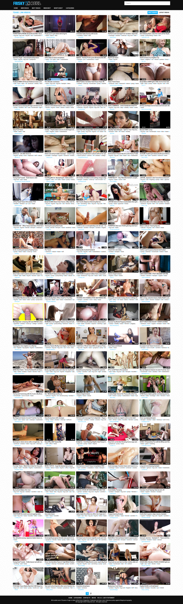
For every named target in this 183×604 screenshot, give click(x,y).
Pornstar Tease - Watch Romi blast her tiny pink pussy (28, 466)
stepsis (95, 443)
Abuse (94, 598)
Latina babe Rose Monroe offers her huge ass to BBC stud (91, 514)
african (115, 419)
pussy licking (149, 35)
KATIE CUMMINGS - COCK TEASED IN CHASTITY (122, 105)
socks (120, 179)
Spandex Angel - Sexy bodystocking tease (26, 57)
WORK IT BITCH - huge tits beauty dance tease (59, 466)
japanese (167, 179)
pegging (133, 323)
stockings (138, 588)
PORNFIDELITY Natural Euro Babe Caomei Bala (59, 274)
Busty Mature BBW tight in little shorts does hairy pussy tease (155, 81)
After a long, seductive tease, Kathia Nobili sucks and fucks (155, 298)
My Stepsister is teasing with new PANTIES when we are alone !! (28, 322)
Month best (58, 8)
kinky (114, 299)
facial (63, 227)
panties (162, 59)
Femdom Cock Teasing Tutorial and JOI (152, 490)
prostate (48, 155)
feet (24, 131)
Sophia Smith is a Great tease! (149, 586)
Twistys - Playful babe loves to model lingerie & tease (60, 129)
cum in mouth (99, 179)
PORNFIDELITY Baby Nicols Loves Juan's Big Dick (91, 562)
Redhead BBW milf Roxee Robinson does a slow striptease (28, 81)
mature (128, 83)
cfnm (158, 395)
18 (138, 35)
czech (147, 299)
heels (23, 275)
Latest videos (164, 12)
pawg (132, 83)
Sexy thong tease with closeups (54, 418)
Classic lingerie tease (115, 274)
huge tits (72, 467)
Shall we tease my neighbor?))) (149, 57)
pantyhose (33, 59)
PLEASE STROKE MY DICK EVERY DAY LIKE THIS (90, 490)
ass (32, 35)
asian (90, 347)
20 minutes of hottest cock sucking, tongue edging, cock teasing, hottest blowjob (91, 178)
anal (121, 155)
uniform (89, 155)
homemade (92, 83)
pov (84, 59)
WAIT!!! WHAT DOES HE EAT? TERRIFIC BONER (154, 322)
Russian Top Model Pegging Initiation (119, 322)
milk (137, 299)
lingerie (52, 131)
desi (89, 35)
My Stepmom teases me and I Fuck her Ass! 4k (27, 418)
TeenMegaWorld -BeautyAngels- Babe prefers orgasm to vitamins (60, 178)
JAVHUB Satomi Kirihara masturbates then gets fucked (123, 202)
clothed (130, 563)
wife (167, 83)
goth (110, 299)
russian (111, 323)
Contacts (86, 598)
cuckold (103, 251)
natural (156, 59)
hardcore (106, 131)
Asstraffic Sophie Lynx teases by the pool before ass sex (155, 153)
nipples (19, 347)
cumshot (21, 107)
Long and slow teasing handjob (149, 466)
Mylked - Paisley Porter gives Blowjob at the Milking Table (91, 57)
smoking (16, 563)
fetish (15, 131)
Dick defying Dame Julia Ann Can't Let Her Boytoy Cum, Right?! (155, 33)
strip (56, 35)
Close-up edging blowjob (148, 418)
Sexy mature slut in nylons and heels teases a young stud (28, 274)
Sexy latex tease (50, 514)
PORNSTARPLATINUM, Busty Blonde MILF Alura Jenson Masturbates (28, 33)
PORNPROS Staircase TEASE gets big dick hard (122, 226)
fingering (152, 179)
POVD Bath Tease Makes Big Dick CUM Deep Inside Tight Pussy (28, 586)
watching (99, 323)
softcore (48, 395)
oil (98, 131)
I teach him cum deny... (115, 250)
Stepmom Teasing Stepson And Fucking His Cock (91, 105)
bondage (152, 395)
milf (160, 35)
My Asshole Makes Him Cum (22, 490)
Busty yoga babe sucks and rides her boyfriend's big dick (60, 370)
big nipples (26, 347)
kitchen (48, 107)
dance (52, 35)
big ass (16, 35)
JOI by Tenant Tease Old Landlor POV (24, 202)
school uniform (81, 155)
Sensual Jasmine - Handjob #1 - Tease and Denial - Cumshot (155, 538)
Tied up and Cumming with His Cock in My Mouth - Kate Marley (28, 394)
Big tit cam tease (113, 57)
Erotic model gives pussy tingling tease (25, 250)
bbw (41, 83)
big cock (21, 35)
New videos (25, 8)
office (50, 443)
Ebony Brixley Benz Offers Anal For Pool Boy (58, 298)
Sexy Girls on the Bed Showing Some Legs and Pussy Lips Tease (123, 442)
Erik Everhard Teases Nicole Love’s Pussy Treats (123, 153)
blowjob (79, 59)
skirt (124, 179)
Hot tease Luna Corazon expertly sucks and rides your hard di (91, 538)
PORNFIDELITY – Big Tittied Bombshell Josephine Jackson (123, 178)
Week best (47, 8)
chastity (126, 107)
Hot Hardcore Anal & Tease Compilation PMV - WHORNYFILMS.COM (91, 466)
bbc (55, 491)
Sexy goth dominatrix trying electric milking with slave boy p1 (123, 298)
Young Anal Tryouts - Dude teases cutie (25, 178)
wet (170, 59)
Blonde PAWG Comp (146, 129)
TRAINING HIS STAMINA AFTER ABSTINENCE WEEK (91, 298)
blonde (68, 203)
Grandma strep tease (83, 586)
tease (47, 35)
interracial (122, 83)
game (146, 443)
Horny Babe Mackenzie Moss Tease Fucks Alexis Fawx (28, 298)
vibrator (143, 275)
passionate (117, 539)
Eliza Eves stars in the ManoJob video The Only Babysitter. (155, 202)
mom (18, 83)
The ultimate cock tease (52, 81)
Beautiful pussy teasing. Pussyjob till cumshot (90, 370)
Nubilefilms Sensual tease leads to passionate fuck (123, 538)
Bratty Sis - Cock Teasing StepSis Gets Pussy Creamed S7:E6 (91, 442)
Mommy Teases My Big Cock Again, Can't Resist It (60, 346)
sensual (135, 539)
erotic (35, 251)
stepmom (30, 155)
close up (85, 83)
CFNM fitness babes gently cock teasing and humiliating (155, 394)
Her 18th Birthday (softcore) (53, 394)
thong (47, 419)
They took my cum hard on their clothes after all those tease (123, 562)
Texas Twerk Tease (114, 81)
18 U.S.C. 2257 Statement (106, 598)
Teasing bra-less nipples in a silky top (24, 346)
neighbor (147, 59)
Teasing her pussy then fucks (54, 226)
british (162, 588)
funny (166, 59)
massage (111, 35)
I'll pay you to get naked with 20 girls (56, 33)
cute (29, 107)
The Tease (48, 250)
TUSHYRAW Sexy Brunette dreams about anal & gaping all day (91, 322)
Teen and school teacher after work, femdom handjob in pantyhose (60, 586)
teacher (48, 588)
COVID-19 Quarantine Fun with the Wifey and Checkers (155, 442)
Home (16, 8)
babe (54, 59)
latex (47, 515)
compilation (90, 467)
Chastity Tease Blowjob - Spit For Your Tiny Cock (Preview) (123, 129)
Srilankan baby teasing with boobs (87, 33)
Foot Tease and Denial (115, 346)
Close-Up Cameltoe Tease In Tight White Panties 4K (60, 562)
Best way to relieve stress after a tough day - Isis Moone (28, 442)
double (105, 275)
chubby (36, 83)
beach (29, 371)
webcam (143, 227)
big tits (27, 35)
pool (142, 155)
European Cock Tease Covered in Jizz (151, 346)
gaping (106, 323)
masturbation (37, 35)
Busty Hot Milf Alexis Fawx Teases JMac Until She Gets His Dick (60, 202)
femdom (22, 203)
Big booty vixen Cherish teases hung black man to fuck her (60, 490)
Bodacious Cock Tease (115, 586)
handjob (63, 83)
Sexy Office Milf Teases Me (53, 442)
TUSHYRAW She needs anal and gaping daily (27, 514)
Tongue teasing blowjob (115, 514)
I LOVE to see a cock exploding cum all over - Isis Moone (91, 226)
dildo (162, 179)
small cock (107, 347)
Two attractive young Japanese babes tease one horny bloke (28, 538)
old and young (64, 395)
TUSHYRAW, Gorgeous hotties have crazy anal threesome (91, 274)
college (103, 155)
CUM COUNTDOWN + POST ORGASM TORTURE (154, 274)
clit (25, 107)
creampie (39, 227)
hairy (146, 83)
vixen (47, 491)
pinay (101, 347)
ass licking (84, 203)
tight (142, 83)
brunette (87, 323)
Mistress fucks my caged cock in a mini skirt (122, 418)
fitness (143, 395)
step (121, 107)
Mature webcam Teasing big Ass (150, 226)
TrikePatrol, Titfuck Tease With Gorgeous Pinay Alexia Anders (91, 346)
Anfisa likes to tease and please (54, 57)
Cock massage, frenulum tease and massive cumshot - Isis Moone (123, 466)
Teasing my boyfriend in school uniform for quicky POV (91, 153)
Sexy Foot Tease (18, 129)
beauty (73, 179)
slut (20, 275)
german (149, 467)
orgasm (60, 155)
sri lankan (80, 35)
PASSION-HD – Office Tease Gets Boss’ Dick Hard (28, 226)
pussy (142, 35)
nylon (38, 275)
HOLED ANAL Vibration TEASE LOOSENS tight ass (155, 562)
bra (15, 347)
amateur (118, 35)
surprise (93, 323)
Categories (70, 8)
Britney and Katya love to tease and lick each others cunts (155, 105)
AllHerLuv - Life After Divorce (22, 153)
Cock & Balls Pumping (115, 490)
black (57, 107)
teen (135, 35)
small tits (104, 83)
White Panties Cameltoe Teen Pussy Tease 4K (90, 81)
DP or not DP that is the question (118, 370)
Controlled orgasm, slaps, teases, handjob (153, 514)
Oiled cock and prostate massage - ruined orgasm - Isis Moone (60, 153)
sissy (95, 299)
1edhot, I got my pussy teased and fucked (153, 250)
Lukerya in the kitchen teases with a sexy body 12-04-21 (60, 105)
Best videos (36, 8)
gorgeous (96, 347)
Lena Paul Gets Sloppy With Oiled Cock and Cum (91, 129)
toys (136, 395)
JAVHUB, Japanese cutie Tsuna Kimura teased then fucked (155, 178)
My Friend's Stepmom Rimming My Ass (88, 202)
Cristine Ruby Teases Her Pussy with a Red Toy (122, 394)
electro (126, 299)
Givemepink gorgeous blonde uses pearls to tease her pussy (60, 538)
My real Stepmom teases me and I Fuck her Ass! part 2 (155, 370)
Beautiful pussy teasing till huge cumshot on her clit (28, 105)
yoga (47, 371)
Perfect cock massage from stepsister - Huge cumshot (91, 418)
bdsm (119, 419)
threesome (84, 275)
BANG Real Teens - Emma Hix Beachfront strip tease (28, 370)
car (152, 59)
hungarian (68, 371)
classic (121, 275)
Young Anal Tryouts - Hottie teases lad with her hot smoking (28, 562)
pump (128, 491)
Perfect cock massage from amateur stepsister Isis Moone (123, 33)
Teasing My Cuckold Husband (85, 250)
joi (26, 203)
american (123, 35)
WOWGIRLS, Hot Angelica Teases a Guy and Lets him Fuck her (60, 322)
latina (68, 83)
